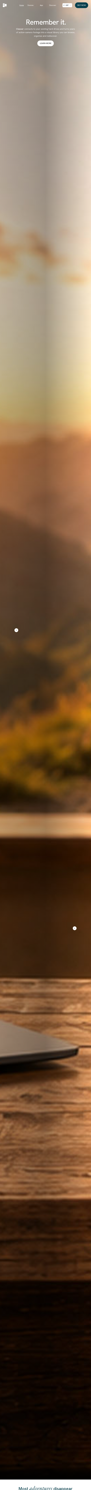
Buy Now (81, 5)
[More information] (16, 630)
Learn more (45, 43)
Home (21, 5)
